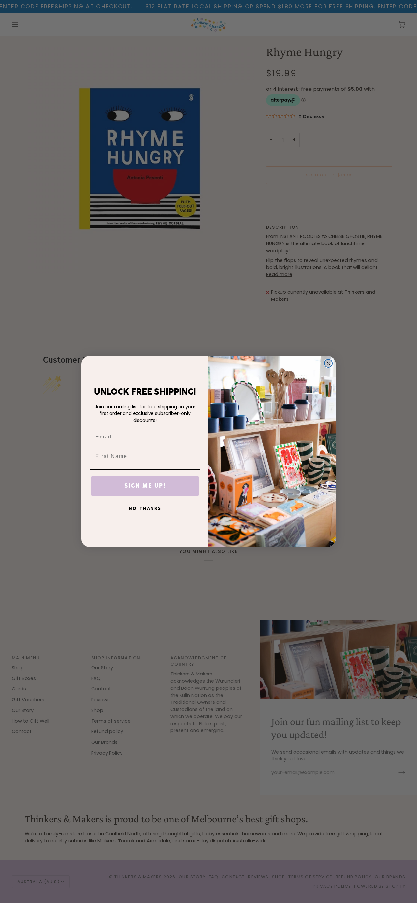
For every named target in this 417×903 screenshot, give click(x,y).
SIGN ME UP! (144, 486)
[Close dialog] (328, 363)
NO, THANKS (145, 509)
